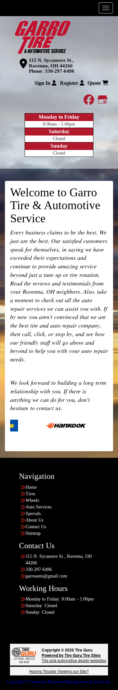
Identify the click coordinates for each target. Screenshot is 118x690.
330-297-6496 (59, 71)
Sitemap (33, 533)
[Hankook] (56, 425)
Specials (33, 513)
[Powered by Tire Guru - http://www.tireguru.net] (24, 654)
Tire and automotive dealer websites (74, 657)
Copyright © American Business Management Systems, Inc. (59, 681)
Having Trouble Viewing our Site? (59, 671)
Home (31, 487)
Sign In (43, 83)
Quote (95, 83)
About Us (34, 520)
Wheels (32, 500)
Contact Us (36, 526)
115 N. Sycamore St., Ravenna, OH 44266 (51, 63)
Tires (30, 493)
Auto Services (38, 507)
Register (70, 83)
